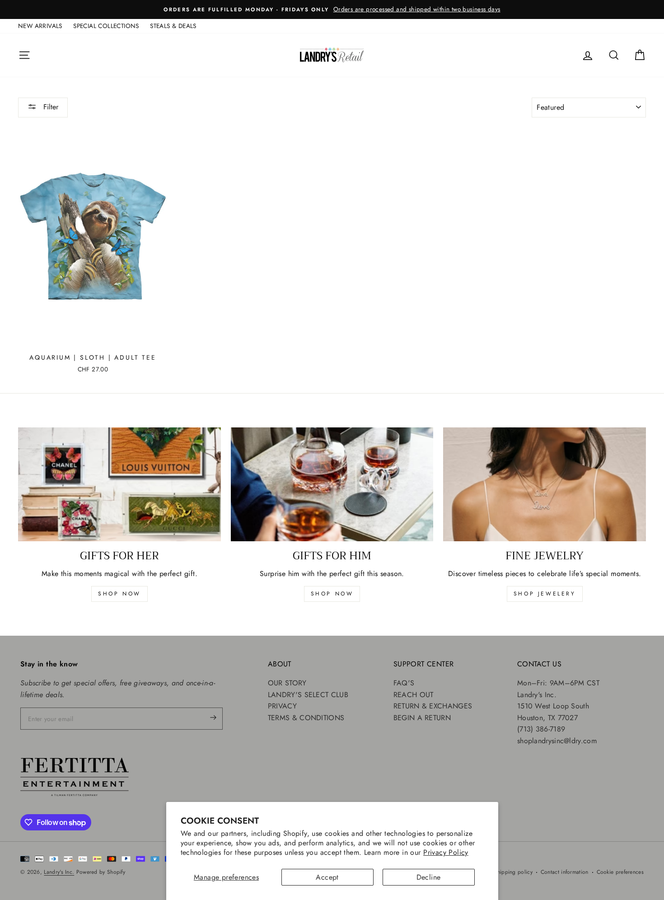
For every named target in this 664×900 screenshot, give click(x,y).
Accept (327, 877)
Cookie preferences (620, 872)
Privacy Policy (445, 852)
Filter (49, 107)
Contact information (565, 872)
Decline (428, 877)
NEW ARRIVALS (40, 25)
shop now (119, 594)
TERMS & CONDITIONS (306, 717)
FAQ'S (404, 683)
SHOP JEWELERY (545, 594)
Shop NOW (332, 594)
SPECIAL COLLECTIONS (106, 25)
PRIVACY (282, 706)
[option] (332, 9)
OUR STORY (287, 683)
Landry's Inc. (59, 872)
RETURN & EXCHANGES (432, 706)
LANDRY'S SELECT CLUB (308, 694)
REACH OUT (413, 694)
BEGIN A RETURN (422, 717)
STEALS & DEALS (173, 25)
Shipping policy (513, 872)
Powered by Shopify (100, 872)
